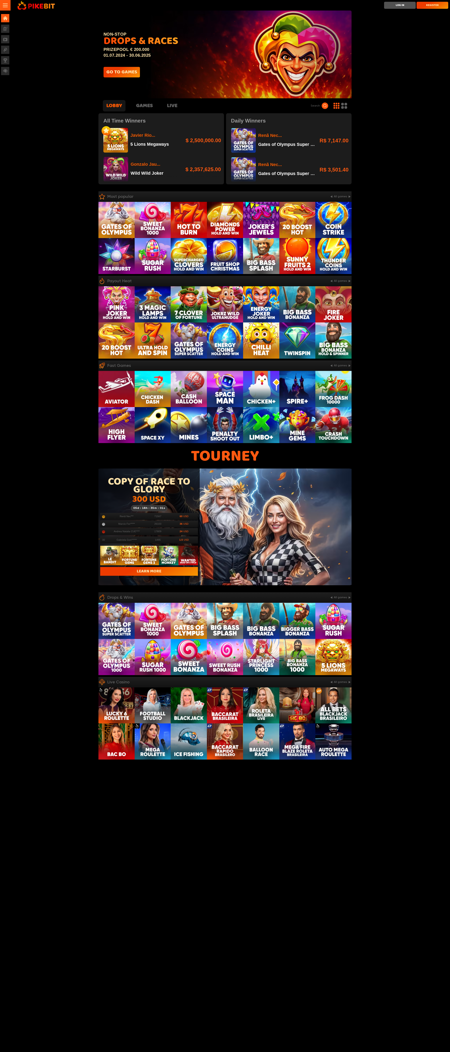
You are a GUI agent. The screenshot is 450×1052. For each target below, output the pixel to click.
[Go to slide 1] (225, 96)
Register (432, 5)
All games (340, 196)
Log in (400, 5)
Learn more (149, 571)
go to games (121, 72)
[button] (5, 5)
